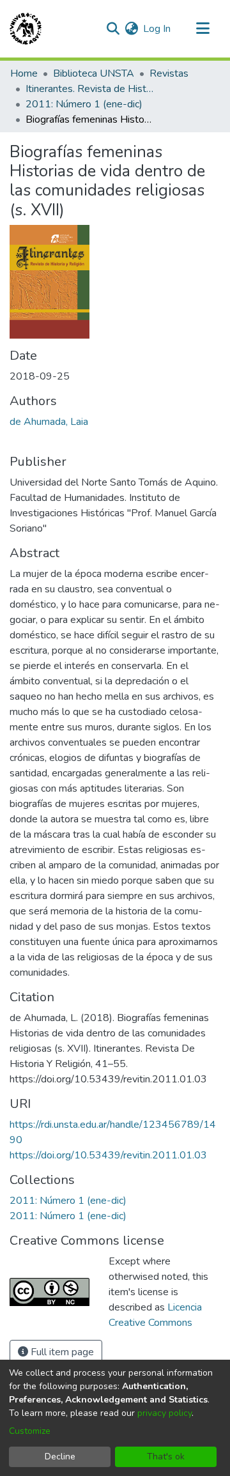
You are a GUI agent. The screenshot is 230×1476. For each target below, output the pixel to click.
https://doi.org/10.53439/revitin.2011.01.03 (108, 1155)
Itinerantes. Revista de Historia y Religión (89, 89)
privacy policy (164, 1413)
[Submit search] (113, 28)
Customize (29, 1431)
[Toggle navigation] (202, 29)
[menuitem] (131, 28)
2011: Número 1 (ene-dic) (84, 104)
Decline (60, 1456)
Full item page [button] (61, 1352)
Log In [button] (157, 29)
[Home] (26, 29)
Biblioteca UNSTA (93, 73)
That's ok (166, 1456)
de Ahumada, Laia (49, 422)
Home (24, 73)
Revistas (169, 73)
